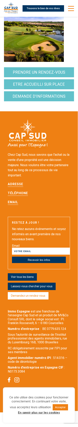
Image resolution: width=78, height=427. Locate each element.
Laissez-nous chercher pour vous (31, 286)
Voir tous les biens (22, 276)
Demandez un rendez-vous (28, 295)
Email (16, 246)
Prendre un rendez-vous (39, 72)
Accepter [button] (60, 407)
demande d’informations (39, 96)
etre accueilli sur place (39, 84)
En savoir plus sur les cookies (39, 412)
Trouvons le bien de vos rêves (43, 8)
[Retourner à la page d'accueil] (11, 8)
